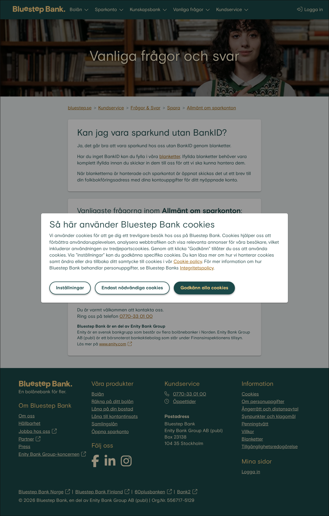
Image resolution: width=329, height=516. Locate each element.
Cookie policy (187, 262)
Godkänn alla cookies (204, 288)
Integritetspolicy (197, 268)
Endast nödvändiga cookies (132, 288)
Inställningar (70, 288)
